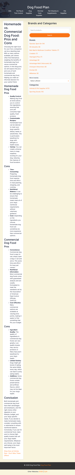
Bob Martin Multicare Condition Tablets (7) (44, 50)
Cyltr (45, 471)
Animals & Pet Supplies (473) (39, 88)
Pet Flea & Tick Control (18, 12)
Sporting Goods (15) (36, 92)
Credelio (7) (33, 53)
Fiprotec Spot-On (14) (37, 43)
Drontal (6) (33, 70)
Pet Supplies (63, 12)
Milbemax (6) (34, 73)
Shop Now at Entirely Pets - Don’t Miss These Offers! (12, 453)
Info (10, 11)
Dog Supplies (29, 12)
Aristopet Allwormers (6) (38, 67)
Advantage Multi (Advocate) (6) (40, 63)
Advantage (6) (34, 60)
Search (49, 35)
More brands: (34, 78)
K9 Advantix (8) (34, 47)
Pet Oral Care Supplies (39, 13)
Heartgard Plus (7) (35, 57)
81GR (41, 471)
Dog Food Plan (38, 7)
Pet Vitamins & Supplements (52, 12)
